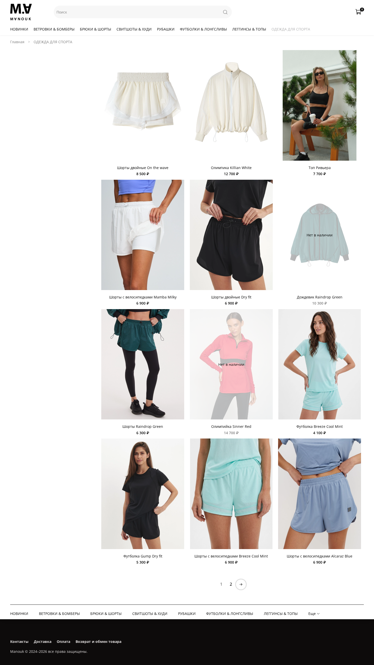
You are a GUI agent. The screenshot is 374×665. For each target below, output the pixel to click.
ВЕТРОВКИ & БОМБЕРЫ (54, 29)
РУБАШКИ (166, 29)
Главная (17, 41)
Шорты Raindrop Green (142, 426)
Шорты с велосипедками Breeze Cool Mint (231, 556)
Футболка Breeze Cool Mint (319, 426)
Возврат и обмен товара (98, 641)
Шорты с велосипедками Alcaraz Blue (319, 556)
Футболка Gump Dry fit (142, 556)
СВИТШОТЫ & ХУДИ (134, 29)
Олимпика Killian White (231, 167)
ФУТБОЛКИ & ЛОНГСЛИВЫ (203, 29)
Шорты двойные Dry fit (231, 297)
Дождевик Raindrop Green (319, 297)
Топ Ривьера (320, 167)
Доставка (42, 641)
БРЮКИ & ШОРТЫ (95, 29)
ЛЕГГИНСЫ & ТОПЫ (249, 29)
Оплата (63, 641)
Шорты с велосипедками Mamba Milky (143, 297)
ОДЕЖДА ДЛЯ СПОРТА (290, 29)
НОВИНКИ (19, 29)
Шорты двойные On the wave (142, 167)
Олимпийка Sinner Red (231, 426)
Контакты (19, 641)
